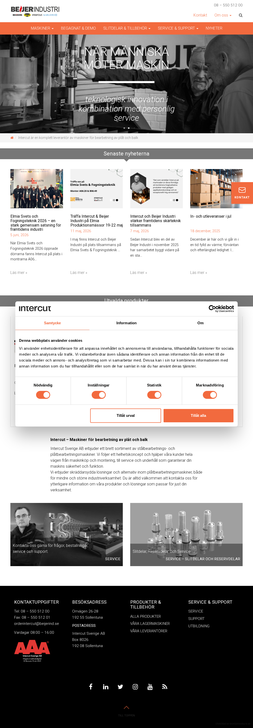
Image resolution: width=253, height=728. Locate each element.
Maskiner (41, 28)
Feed (165, 687)
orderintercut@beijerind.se (36, 623)
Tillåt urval (126, 415)
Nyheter (214, 28)
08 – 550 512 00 (228, 5)
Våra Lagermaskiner (150, 623)
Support (196, 618)
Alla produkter (145, 616)
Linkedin (105, 687)
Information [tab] (126, 323)
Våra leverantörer (148, 631)
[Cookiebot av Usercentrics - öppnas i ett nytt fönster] (212, 308)
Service (195, 611)
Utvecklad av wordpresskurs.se (233, 723)
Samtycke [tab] (52, 323)
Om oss (221, 15)
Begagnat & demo (78, 28)
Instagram (135, 687)
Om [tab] (200, 323)
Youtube (150, 687)
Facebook (90, 687)
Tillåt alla (198, 415)
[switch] (99, 395)
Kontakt (200, 15)
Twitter (120, 687)
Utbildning (199, 626)
